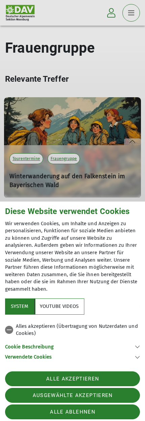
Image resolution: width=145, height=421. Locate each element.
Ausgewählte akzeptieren (73, 395)
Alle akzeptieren (72, 379)
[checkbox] (72, 330)
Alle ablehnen (72, 412)
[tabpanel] (72, 340)
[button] (72, 346)
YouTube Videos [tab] (59, 306)
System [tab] (19, 306)
